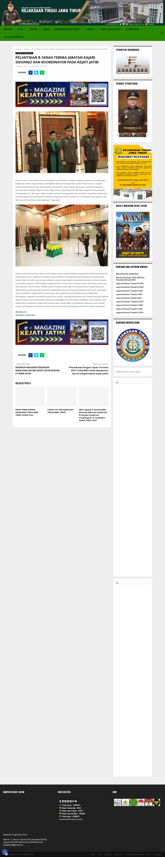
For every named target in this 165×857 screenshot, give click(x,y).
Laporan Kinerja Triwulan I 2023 (129, 294)
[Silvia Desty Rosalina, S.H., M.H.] (134, 135)
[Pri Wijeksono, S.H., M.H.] (142, 135)
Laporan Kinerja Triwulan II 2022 (129, 305)
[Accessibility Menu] (5, 852)
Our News (107, 854)
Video (148, 854)
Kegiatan (29, 53)
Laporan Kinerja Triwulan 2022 (129, 298)
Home (93, 854)
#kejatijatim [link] (20, 315)
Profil (20, 29)
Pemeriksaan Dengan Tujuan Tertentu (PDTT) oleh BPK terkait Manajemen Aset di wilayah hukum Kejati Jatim (88, 371)
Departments (118, 854)
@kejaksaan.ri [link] (21, 312)
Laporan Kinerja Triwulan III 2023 (129, 287)
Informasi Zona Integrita (66, 29)
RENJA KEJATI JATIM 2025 (127, 274)
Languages (157, 854)
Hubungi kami (132, 29)
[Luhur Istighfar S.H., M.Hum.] (125, 135)
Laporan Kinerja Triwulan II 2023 (129, 291)
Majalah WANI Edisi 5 (14, 37)
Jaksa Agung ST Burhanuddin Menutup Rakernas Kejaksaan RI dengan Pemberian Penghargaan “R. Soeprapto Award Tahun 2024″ (93, 415)
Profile (99, 854)
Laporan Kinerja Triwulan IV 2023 (130, 283)
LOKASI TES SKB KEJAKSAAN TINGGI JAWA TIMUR (60, 411)
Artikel (18, 53)
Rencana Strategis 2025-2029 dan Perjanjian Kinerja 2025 (130, 279)
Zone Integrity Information (134, 854)
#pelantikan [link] (31, 315)
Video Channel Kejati (111, 29)
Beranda (8, 29)
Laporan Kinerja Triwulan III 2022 (129, 302)
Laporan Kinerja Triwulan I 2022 (129, 309)
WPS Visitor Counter (75, 819)
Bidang (33, 29)
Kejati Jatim (23, 66)
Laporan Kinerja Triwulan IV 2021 (130, 312)
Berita (47, 29)
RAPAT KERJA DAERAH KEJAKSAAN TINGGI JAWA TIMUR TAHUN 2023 (26, 412)
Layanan (90, 29)
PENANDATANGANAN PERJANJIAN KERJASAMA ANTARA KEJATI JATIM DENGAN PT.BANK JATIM (37, 371)
